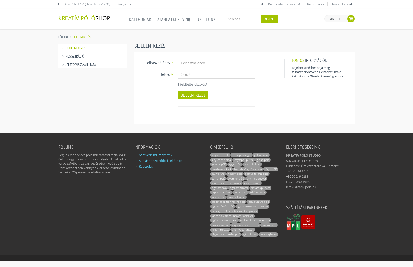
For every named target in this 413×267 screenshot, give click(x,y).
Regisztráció (315, 4)
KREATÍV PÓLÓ (84, 18)
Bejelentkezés (340, 4)
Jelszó (167, 74)
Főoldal (63, 37)
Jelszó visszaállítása (81, 64)
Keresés (270, 19)
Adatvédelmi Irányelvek (155, 155)
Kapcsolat (146, 166)
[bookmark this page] (263, 4)
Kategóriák (140, 19)
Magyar (123, 4)
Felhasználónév (159, 62)
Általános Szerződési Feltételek (160, 160)
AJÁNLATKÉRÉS (171, 19)
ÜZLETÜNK (206, 19)
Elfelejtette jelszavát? (192, 84)
